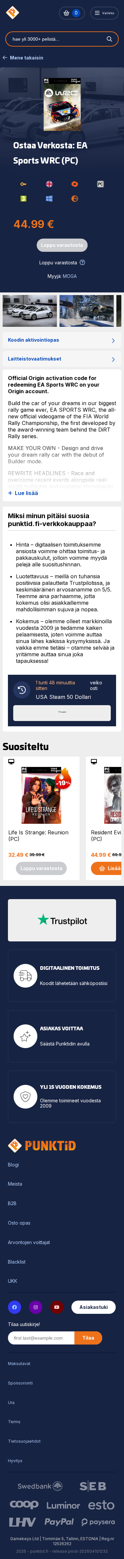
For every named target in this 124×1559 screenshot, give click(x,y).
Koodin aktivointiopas (33, 340)
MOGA (70, 276)
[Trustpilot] (62, 712)
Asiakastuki (93, 1307)
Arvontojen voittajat (29, 1242)
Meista (15, 1184)
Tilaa (88, 1338)
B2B (12, 1203)
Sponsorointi (20, 1383)
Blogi (13, 1164)
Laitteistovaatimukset (34, 358)
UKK (12, 1281)
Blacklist (16, 1262)
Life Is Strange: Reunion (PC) (38, 835)
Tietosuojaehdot (24, 1441)
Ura (11, 1402)
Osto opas (19, 1223)
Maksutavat (19, 1363)
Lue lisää (26, 493)
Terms (14, 1421)
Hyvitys (15, 1460)
